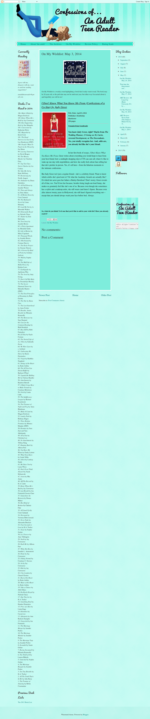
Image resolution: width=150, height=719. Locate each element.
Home (23, 44)
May (122, 75)
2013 (120, 150)
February (123, 142)
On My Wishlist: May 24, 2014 (125, 79)
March (122, 138)
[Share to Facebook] (54, 219)
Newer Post (44, 295)
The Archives (55, 44)
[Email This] (48, 219)
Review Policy (91, 44)
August (123, 64)
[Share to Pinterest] (56, 219)
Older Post (106, 295)
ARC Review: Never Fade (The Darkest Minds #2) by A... (125, 119)
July (122, 67)
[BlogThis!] (50, 219)
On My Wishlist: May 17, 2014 (125, 93)
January (123, 145)
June (122, 71)
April (122, 134)
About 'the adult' (37, 44)
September (124, 60)
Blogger (85, 714)
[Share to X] (52, 219)
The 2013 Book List (25, 702)
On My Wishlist (73, 44)
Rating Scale (108, 44)
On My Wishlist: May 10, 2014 (125, 110)
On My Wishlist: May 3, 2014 (125, 128)
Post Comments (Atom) (56, 300)
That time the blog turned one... (124, 86)
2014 (120, 57)
